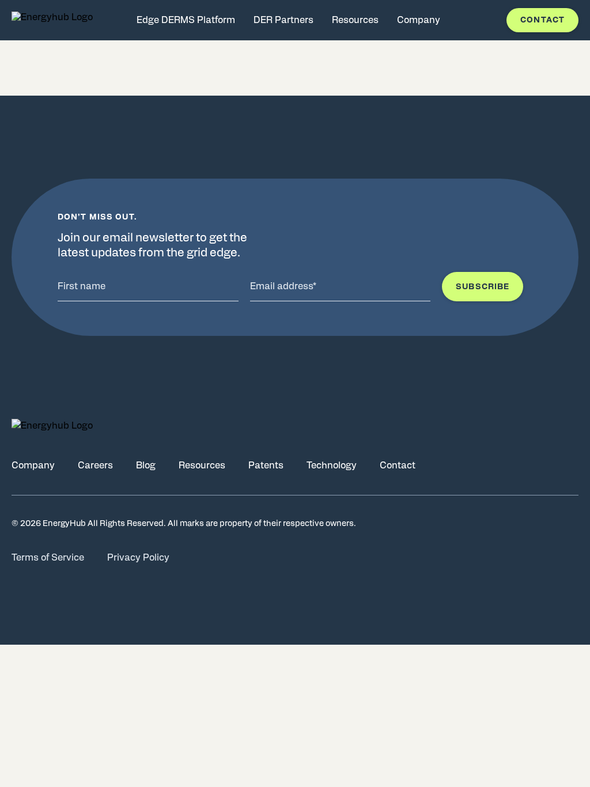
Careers (95, 465)
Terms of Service (48, 557)
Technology (332, 465)
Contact (542, 20)
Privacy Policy (138, 557)
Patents (265, 465)
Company (33, 465)
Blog (146, 465)
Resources (202, 465)
